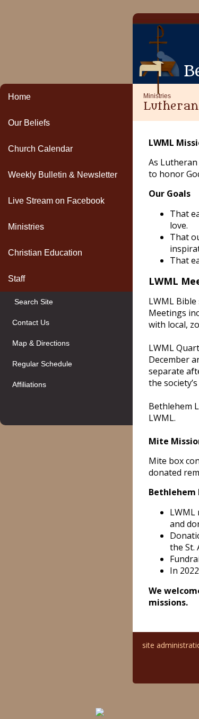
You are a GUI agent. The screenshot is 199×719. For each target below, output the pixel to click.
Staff (16, 278)
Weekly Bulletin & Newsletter (62, 174)
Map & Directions (39, 343)
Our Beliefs (29, 122)
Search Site (30, 301)
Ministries (26, 226)
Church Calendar (40, 148)
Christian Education (45, 252)
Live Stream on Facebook (56, 200)
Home (19, 96)
